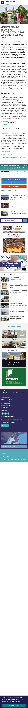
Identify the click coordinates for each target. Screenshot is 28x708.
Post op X (15, 182)
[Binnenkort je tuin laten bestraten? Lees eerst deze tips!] (4, 306)
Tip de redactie (15, 186)
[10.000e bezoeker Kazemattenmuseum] (4, 280)
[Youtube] (5, 413)
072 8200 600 (6, 403)
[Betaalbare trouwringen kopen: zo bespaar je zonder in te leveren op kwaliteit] (4, 286)
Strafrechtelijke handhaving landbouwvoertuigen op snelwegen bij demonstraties (17, 318)
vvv (11, 154)
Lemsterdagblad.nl (10, 1)
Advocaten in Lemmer (15, 297)
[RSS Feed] (8, 413)
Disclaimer (4, 453)
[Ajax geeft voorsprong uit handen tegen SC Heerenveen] (4, 293)
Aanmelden (5, 426)
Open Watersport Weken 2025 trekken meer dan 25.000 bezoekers (17, 197)
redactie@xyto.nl (7, 405)
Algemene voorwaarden (7, 451)
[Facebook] (2, 413)
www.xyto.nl (6, 407)
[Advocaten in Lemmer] (4, 299)
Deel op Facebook (15, 179)
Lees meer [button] (17, 701)
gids (8, 154)
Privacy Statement (6, 456)
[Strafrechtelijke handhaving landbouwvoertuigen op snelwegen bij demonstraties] (4, 319)
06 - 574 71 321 (20, 171)
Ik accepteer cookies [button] (14, 705)
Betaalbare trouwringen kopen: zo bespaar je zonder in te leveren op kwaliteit (19, 285)
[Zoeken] (25, 220)
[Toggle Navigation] (25, 3)
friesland (4, 154)
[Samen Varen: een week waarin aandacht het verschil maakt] (4, 312)
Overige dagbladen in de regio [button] (9, 446)
